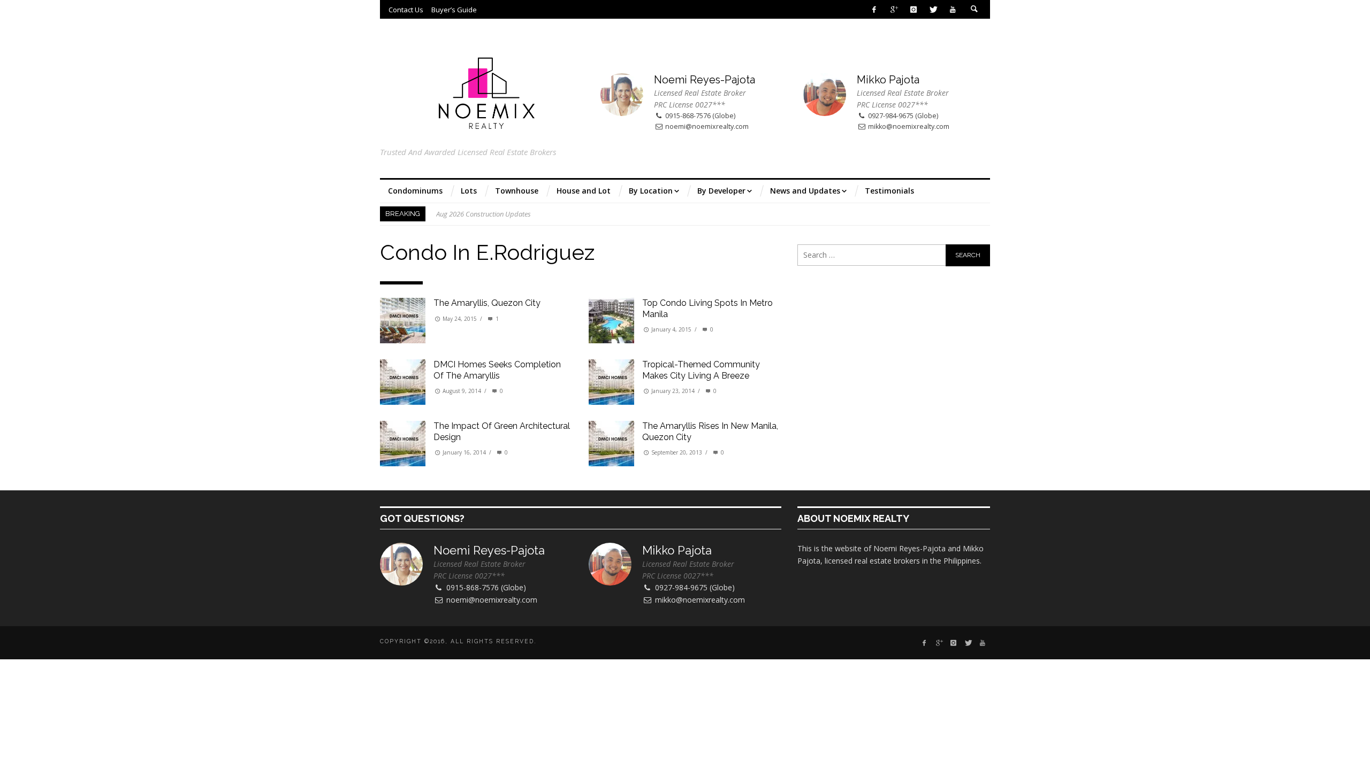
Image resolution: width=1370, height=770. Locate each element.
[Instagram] (913, 9)
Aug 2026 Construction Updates (483, 214)
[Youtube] (953, 9)
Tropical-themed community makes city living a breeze (701, 370)
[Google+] (894, 9)
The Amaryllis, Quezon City (487, 303)
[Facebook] (874, 9)
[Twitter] (933, 9)
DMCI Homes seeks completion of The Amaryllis (497, 370)
